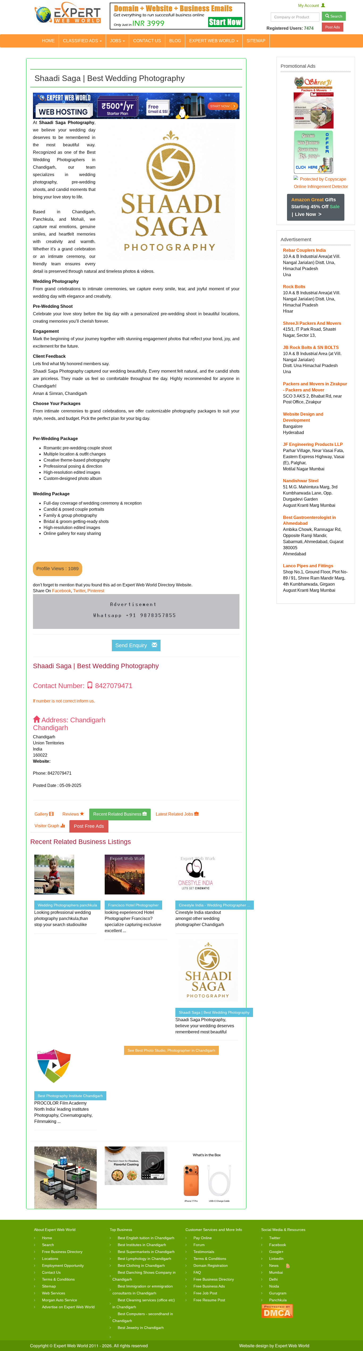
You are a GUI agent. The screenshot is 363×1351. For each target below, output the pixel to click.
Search (335, 16)
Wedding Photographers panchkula (67, 905)
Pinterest (95, 591)
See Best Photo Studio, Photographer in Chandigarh (171, 1050)
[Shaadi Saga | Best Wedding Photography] (167, 191)
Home (48, 41)
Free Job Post (205, 1293)
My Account (309, 5)
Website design (253, 1346)
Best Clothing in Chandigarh (141, 1265)
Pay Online (202, 1238)
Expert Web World (212, 41)
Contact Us (147, 41)
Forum (199, 1245)
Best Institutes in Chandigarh (142, 1245)
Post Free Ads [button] (89, 826)
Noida (274, 1286)
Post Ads (332, 27)
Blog (175, 41)
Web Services (53, 1293)
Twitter (79, 591)
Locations (50, 1258)
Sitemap (256, 41)
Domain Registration (210, 1265)
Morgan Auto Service (59, 1300)
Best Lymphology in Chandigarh (144, 1258)
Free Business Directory (62, 1252)
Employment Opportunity (63, 1265)
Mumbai (276, 1272)
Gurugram (277, 1293)
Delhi (273, 1279)
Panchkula (278, 1300)
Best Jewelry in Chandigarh (141, 1328)
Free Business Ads (209, 1286)
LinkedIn (276, 1258)
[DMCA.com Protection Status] (277, 1310)
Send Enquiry (133, 645)
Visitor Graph (47, 826)
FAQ (197, 1272)
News (273, 1265)
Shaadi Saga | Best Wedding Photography (214, 1012)
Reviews (71, 814)
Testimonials (203, 1252)
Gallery (42, 814)
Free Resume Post (209, 1300)
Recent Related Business (117, 814)
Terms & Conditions (58, 1279)
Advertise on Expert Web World (68, 1307)
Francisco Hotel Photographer (133, 905)
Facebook (61, 591)
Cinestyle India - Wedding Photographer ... (214, 905)
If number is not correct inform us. (64, 701)
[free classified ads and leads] (68, 13)
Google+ (276, 1252)
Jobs (116, 41)
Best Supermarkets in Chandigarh (146, 1252)
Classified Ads (81, 41)
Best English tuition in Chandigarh (146, 1238)
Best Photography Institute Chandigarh (70, 1096)
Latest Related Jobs (175, 814)
